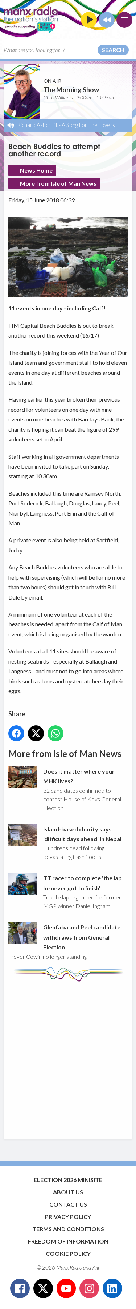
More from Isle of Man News (58, 183)
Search (113, 49)
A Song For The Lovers (88, 125)
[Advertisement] (68, 1057)
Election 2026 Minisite (68, 1179)
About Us (68, 1192)
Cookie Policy (68, 1253)
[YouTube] (66, 1288)
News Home (36, 170)
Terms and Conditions (68, 1228)
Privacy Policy (68, 1216)
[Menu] (124, 20)
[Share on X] (36, 733)
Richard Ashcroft (37, 125)
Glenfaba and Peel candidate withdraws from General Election (81, 937)
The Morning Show (71, 90)
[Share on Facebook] (16, 733)
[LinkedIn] (112, 1288)
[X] (43, 1288)
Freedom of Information (68, 1241)
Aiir (96, 1267)
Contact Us (68, 1204)
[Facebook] (20, 1288)
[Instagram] (89, 1288)
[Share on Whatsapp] (55, 733)
